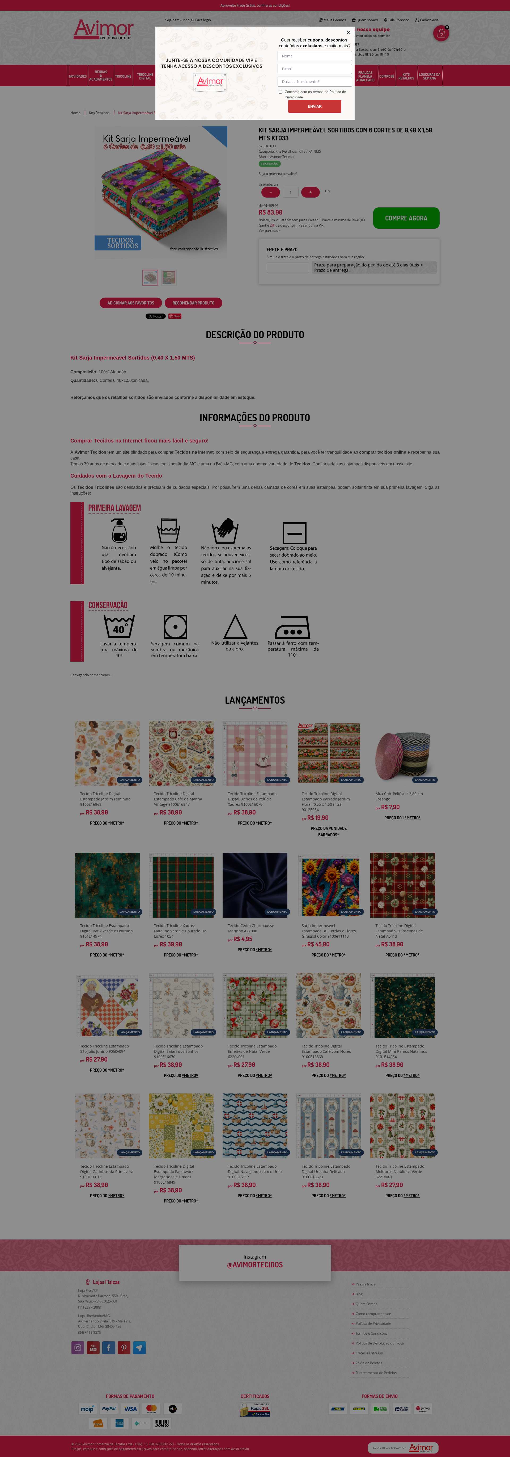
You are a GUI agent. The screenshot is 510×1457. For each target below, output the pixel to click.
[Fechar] (349, 32)
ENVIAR (315, 106)
